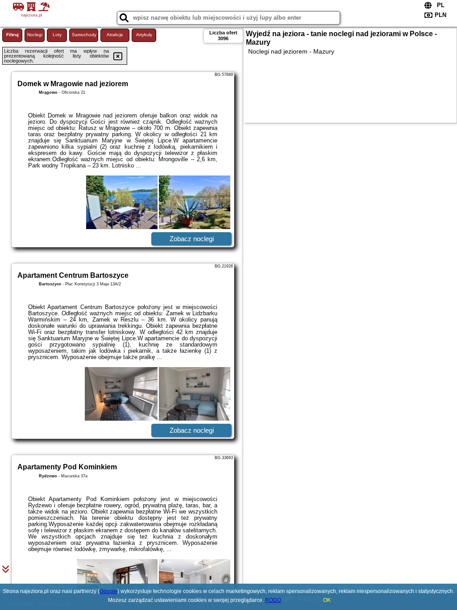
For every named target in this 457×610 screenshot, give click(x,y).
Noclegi (34, 34)
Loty (57, 34)
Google (108, 591)
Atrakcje (115, 34)
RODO (273, 600)
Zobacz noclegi (192, 238)
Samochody (84, 34)
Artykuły (144, 34)
